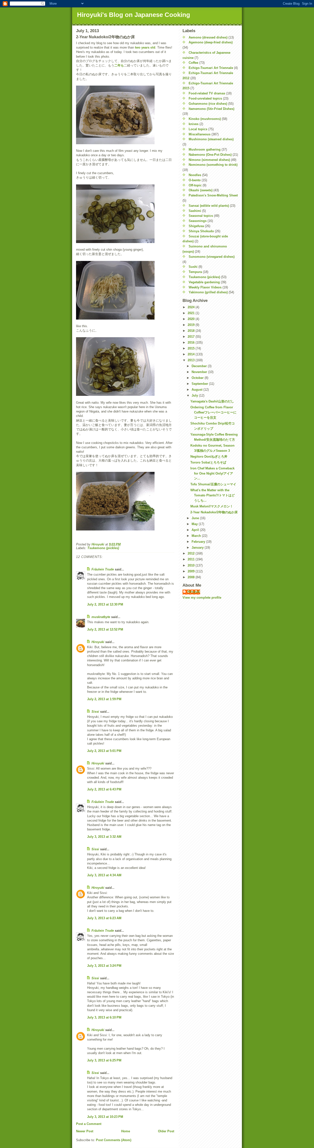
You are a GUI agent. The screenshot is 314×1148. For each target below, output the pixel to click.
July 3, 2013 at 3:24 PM (104, 965)
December (200, 366)
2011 (192, 559)
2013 (192, 360)
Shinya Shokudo (201, 231)
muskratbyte (101, 617)
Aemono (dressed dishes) (208, 37)
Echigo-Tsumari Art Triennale (211, 68)
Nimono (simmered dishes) (209, 160)
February (199, 541)
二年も (119, 65)
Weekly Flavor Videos (205, 287)
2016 (192, 342)
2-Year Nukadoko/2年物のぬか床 (214, 512)
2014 (192, 354)
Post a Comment (88, 1124)
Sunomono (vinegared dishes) (212, 256)
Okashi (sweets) (200, 190)
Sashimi (195, 211)
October (198, 378)
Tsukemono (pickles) (103, 548)
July (195, 395)
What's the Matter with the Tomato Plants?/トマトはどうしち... (212, 495)
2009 (192, 571)
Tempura (195, 272)
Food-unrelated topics (205, 98)
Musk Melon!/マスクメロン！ (211, 506)
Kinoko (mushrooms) (205, 119)
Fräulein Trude (103, 569)
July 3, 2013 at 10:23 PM (105, 1117)
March (197, 536)
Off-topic (195, 185)
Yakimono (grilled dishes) (208, 292)
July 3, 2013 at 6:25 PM (104, 1060)
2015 (192, 348)
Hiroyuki (98, 642)
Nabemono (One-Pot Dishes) (210, 154)
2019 (192, 325)
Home (125, 1131)
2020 (192, 319)
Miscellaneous (199, 134)
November (200, 372)
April (196, 530)
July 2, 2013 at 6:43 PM (104, 789)
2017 (192, 336)
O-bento (195, 180)
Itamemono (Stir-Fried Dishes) (211, 109)
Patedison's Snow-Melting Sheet (213, 195)
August (197, 389)
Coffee (193, 62)
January (198, 547)
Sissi (95, 711)
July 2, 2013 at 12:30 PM (105, 604)
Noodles (195, 175)
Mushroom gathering (205, 149)
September (200, 384)
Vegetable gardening (204, 282)
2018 (192, 331)
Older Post (166, 1131)
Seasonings (198, 221)
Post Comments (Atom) (113, 1140)
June (196, 518)
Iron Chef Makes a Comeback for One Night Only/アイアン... (212, 473)
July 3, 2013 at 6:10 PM (104, 1017)
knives (193, 124)
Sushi (193, 267)
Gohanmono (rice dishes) (208, 103)
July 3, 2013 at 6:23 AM (104, 918)
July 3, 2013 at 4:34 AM (104, 875)
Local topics (198, 129)
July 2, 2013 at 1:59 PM (104, 699)
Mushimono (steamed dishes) (211, 139)
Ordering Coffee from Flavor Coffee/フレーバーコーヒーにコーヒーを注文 (213, 412)
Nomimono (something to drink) (213, 165)
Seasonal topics (201, 216)
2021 (192, 313)
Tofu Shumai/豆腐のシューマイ (213, 484)
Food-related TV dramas (207, 93)
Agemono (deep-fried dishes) (211, 42)
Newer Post (84, 1131)
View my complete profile (202, 597)
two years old (145, 47)
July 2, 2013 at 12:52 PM (105, 629)
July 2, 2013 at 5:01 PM (104, 751)
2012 (192, 553)
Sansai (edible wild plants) (209, 205)
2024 (192, 307)
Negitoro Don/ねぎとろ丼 (208, 456)
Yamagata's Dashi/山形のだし (212, 401)
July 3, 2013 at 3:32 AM (104, 836)
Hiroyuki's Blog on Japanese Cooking (133, 14)
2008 (192, 577)
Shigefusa (196, 226)
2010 (192, 565)
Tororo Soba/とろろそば (208, 462)
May (195, 524)
